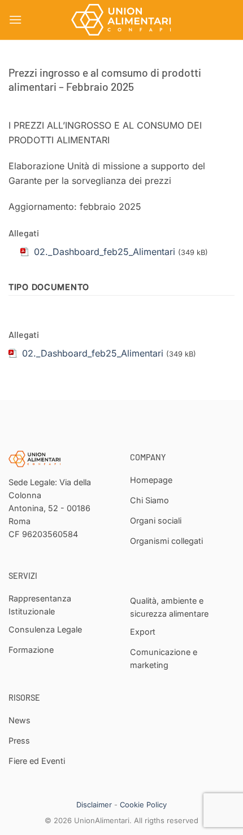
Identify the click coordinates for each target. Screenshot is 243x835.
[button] (15, 19)
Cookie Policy (143, 804)
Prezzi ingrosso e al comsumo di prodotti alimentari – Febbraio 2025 (104, 79)
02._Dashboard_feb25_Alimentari (92, 353)
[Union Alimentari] (121, 20)
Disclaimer (94, 804)
